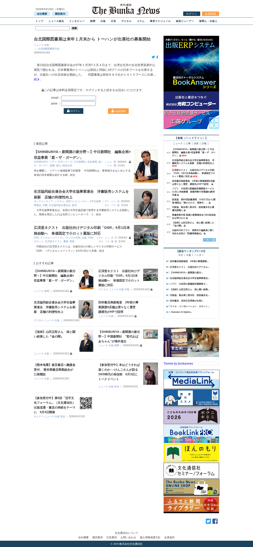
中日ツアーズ (65, 161)
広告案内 (111, 537)
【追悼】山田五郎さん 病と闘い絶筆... (189, 289)
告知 (116, 386)
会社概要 (42, 13)
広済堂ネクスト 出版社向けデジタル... (189, 267)
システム (59, 201)
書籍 (65, 241)
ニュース (39, 45)
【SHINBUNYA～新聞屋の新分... (186, 272)
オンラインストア (43, 201)
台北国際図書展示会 (48, 48)
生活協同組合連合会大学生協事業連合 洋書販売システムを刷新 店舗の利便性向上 (54, 307)
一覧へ (207, 240)
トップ (39, 21)
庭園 (52, 165)
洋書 (45, 205)
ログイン (191, 13)
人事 (188, 143)
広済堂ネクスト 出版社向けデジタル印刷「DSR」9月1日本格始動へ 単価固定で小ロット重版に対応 (193, 173)
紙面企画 (67, 165)
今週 (188, 255)
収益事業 (92, 161)
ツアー (52, 161)
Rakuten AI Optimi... (181, 312)
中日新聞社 (80, 161)
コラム (141, 21)
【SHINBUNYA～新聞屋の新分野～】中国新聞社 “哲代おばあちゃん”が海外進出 (119, 336)
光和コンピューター (76, 201)
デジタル (126, 21)
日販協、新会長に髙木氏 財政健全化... (189, 295)
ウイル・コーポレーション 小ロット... (189, 306)
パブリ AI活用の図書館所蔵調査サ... (188, 284)
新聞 (92, 21)
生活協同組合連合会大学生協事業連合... (189, 278)
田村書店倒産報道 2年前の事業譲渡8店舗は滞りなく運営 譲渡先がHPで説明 (118, 307)
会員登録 (210, 13)
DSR (36, 237)
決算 (196, 143)
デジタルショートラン (52, 237)
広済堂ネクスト (53, 241)
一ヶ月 (197, 255)
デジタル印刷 (73, 237)
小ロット (39, 241)
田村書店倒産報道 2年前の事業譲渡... (189, 261)
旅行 (58, 165)
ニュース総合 (56, 21)
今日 (180, 255)
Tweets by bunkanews (178, 363)
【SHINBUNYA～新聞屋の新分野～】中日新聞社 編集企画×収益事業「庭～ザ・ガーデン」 (55, 275)
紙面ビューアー (185, 21)
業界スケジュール (160, 21)
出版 (103, 21)
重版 (72, 241)
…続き (71, 174)
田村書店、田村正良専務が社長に (186, 300)
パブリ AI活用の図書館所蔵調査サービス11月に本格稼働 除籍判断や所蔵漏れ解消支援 (193, 191)
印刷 (90, 237)
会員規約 (169, 537)
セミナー (39, 416)
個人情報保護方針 (150, 537)
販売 (74, 205)
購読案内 (60, 13)
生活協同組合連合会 (60, 205)
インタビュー (77, 21)
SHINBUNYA (41, 161)
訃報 (204, 143)
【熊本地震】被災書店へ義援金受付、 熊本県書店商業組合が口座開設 (54, 369)
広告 (113, 21)
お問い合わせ (128, 537)
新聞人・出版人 (208, 21)
